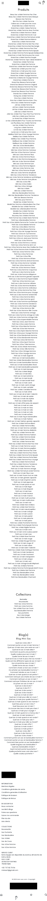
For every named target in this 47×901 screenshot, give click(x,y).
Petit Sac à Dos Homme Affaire (23, 258)
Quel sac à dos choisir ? (24, 735)
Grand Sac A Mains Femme (23, 80)
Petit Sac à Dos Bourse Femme (23, 229)
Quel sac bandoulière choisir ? (23, 747)
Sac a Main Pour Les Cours (23, 608)
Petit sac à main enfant (23, 414)
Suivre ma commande (10, 815)
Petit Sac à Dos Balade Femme (23, 225)
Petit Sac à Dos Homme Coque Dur (23, 270)
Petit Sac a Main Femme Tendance (23, 464)
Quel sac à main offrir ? (23, 724)
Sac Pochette (7, 832)
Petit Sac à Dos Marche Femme (23, 326)
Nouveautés (23, 602)
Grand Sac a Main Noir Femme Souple (23, 66)
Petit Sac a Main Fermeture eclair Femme (23, 471)
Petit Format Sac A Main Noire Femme (23, 218)
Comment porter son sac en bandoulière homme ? (23, 738)
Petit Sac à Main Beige (23, 371)
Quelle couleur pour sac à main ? (23, 654)
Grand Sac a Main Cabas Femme (23, 28)
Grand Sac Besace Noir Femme (23, 89)
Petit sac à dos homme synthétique (23, 301)
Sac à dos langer (23, 615)
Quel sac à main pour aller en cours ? (23, 697)
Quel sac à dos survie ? (23, 690)
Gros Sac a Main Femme (23, 98)
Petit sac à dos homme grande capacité (23, 277)
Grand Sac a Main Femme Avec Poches (23, 30)
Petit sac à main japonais (23, 482)
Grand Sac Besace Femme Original (23, 84)
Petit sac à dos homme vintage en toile (23, 315)
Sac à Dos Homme (9, 847)
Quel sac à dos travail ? (23, 693)
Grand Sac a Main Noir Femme (23, 64)
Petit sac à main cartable (23, 387)
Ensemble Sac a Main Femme (23, 26)
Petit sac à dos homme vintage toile (23, 317)
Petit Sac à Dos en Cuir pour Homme (23, 236)
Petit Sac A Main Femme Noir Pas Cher (23, 444)
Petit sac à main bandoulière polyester (23, 367)
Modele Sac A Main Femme (23, 211)
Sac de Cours (7, 841)
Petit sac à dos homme (23, 606)
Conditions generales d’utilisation (14, 792)
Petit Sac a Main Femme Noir (24, 441)
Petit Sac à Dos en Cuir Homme (23, 234)
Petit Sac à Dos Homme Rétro (23, 297)
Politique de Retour (9, 798)
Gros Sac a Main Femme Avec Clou (23, 100)
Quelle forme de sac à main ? (23, 656)
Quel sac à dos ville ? (23, 731)
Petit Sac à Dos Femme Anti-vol (23, 245)
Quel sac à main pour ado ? (23, 720)
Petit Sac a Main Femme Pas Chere (23, 453)
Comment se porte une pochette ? (23, 652)
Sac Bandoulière (8, 835)
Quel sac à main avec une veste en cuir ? (23, 647)
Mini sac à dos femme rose (23, 168)
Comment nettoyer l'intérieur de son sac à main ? (23, 681)
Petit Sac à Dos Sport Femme (23, 342)
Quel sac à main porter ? (23, 729)
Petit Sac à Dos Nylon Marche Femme (23, 331)
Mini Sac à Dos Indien (23, 184)
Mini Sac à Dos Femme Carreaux (23, 150)
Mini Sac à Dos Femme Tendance (23, 175)
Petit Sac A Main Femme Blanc (23, 423)
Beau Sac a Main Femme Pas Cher (23, 14)
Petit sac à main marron (23, 496)
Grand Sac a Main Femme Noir (23, 42)
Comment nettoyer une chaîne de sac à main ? (23, 677)
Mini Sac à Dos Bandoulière (23, 145)
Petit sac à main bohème (23, 376)
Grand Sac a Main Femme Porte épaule (24, 51)
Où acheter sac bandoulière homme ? (23, 670)
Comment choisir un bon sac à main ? (23, 668)
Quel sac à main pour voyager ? (23, 711)
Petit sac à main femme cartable (23, 428)
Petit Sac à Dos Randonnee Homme (23, 335)
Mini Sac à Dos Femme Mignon (23, 166)
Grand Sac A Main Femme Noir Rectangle (23, 46)
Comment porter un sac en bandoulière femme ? (23, 740)
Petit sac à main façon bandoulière (23, 417)
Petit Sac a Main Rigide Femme (23, 527)
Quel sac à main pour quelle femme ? (23, 699)
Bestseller (23, 599)
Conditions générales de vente (13, 789)
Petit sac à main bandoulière (24, 358)
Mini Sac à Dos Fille (24, 182)
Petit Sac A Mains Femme (23, 566)
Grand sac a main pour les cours (23, 71)
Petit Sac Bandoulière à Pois (23, 572)
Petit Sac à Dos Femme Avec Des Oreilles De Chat (23, 247)
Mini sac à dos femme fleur (23, 155)
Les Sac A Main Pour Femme (23, 125)
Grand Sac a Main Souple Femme (23, 73)
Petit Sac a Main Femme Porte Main (23, 457)
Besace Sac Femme (23, 19)
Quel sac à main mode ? (23, 726)
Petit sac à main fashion (23, 419)
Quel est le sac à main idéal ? (23, 650)
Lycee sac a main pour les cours (23, 132)
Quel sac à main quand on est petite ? (23, 674)
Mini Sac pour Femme (23, 200)
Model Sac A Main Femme (23, 202)
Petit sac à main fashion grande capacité (23, 421)
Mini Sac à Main (23, 188)
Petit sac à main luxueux (23, 493)
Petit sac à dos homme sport (23, 299)
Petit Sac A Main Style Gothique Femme (23, 550)
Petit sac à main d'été (23, 392)
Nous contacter (7, 806)
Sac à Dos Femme (9, 844)
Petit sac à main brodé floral (23, 380)
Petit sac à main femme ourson (23, 446)
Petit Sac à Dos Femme (23, 604)
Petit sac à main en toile (23, 410)
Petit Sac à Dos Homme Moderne (23, 286)
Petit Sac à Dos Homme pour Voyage (23, 292)
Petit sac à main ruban (23, 545)
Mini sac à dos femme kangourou (23, 159)
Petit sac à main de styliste (23, 399)
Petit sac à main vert (23, 561)
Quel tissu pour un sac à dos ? (23, 704)
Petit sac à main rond (23, 530)
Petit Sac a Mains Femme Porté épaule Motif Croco (23, 568)
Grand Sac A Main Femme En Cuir (23, 35)
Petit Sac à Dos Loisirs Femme (23, 324)
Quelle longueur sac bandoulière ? (23, 744)
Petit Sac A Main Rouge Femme (24, 541)
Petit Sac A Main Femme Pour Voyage (23, 460)
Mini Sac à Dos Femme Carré (23, 148)
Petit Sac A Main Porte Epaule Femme (23, 525)
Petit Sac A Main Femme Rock (23, 462)
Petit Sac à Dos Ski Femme (23, 340)
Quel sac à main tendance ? (23, 715)
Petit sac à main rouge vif (23, 543)
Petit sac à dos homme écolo (23, 272)
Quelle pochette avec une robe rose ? (23, 751)
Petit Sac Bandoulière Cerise (23, 575)
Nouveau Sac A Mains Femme (23, 216)
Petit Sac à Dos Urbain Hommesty (23, 347)
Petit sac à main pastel (23, 516)
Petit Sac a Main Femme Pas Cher (24, 450)
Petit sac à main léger (23, 487)
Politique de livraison (9, 795)
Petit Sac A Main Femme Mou (23, 439)
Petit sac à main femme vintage (23, 469)
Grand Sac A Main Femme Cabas (23, 33)
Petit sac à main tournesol (23, 554)
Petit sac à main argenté (23, 356)
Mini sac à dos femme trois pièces (23, 179)
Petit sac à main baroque (23, 369)
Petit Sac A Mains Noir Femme (23, 570)
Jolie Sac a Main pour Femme (23, 116)
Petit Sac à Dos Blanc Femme (23, 227)
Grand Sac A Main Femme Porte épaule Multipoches (23, 53)
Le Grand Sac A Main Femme (24, 118)
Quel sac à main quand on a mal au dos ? (24, 713)
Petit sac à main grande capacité (23, 478)
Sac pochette (23, 613)
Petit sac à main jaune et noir (23, 484)
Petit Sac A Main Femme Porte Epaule (23, 455)
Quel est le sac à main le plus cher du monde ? (23, 659)
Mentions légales (8, 786)
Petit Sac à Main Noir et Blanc (23, 505)
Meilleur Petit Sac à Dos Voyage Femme (23, 134)
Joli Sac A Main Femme (23, 105)
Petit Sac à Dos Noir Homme (23, 328)
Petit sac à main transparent (24, 557)
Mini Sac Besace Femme (23, 197)
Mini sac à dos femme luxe (23, 164)
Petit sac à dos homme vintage (23, 313)
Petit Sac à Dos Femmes (23, 254)
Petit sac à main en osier (23, 405)
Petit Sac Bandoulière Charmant (23, 577)
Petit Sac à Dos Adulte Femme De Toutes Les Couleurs (23, 222)
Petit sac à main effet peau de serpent (23, 403)
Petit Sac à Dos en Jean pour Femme (23, 238)
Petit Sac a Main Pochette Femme (23, 523)
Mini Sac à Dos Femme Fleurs (23, 157)
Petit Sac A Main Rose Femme (23, 536)
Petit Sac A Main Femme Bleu (23, 426)
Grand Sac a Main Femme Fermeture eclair (23, 37)
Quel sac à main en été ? (23, 695)
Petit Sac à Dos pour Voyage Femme (24, 333)
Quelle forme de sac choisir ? (23, 665)
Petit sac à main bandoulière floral (23, 365)
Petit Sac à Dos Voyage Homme (23, 353)
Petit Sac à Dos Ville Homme (23, 349)
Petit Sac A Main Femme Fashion (23, 435)
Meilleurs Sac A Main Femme (23, 143)
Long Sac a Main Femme (23, 127)
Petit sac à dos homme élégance (23, 274)
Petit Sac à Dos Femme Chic (23, 252)
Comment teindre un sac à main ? (23, 672)
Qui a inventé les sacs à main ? (23, 663)
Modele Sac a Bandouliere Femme (23, 209)
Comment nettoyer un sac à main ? (23, 679)
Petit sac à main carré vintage (23, 385)
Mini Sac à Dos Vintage (23, 186)
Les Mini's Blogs (7, 809)
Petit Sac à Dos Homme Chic (23, 265)
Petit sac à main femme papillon (23, 448)
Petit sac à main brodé (23, 378)
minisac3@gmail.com (10, 870)
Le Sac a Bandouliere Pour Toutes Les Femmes (23, 121)
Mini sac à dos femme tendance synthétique (23, 177)
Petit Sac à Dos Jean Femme (23, 322)
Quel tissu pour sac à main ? (23, 706)
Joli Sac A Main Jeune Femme (23, 109)
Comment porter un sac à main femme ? (23, 645)
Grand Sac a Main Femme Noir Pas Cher (23, 44)
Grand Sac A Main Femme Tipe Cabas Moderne (23, 60)
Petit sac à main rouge (23, 539)
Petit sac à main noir (23, 502)
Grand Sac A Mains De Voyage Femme (23, 78)
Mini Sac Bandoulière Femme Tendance (23, 195)
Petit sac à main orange (23, 511)
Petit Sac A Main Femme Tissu (23, 466)
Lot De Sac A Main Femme (24, 130)
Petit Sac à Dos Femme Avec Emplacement (23, 249)
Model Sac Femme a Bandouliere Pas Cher (23, 204)
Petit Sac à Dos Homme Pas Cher (23, 290)
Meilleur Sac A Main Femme (23, 136)
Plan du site (6, 818)
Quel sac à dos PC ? (23, 688)
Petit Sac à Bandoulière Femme (23, 220)
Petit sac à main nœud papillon (24, 509)
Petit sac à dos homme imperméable (23, 279)
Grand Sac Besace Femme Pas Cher (23, 87)
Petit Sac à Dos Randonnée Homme (23, 338)
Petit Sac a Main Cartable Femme (23, 389)
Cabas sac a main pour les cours (23, 23)
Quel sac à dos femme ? (23, 733)
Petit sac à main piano (23, 521)
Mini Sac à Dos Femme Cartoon (23, 152)
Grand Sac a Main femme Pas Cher (23, 48)
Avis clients (6, 821)
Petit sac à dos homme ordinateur (23, 288)
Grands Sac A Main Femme (23, 94)
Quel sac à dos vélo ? (23, 643)
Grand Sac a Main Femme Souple (23, 57)
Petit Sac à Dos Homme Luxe (24, 281)
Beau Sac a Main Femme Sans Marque (23, 17)
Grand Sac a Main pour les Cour (23, 69)
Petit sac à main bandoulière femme (23, 362)
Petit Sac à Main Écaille (23, 401)
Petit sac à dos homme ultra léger (23, 306)
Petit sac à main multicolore (23, 500)
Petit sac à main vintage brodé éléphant (23, 563)
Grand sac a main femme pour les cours (23, 55)
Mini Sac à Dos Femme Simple (23, 170)
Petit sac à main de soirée (23, 396)
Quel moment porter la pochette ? (23, 749)
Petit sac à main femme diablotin (23, 430)
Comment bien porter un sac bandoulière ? (23, 742)
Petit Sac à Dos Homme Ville (23, 308)
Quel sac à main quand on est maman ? (23, 702)
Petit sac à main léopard (23, 489)
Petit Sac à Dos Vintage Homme (23, 351)
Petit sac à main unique (23, 559)
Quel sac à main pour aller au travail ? (23, 722)
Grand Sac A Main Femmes (23, 62)
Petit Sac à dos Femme (23, 240)
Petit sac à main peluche (23, 518)
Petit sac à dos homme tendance (24, 304)
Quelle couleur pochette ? (23, 754)
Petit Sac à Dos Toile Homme (23, 344)
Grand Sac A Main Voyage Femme (23, 75)
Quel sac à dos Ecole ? (23, 686)
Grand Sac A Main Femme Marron (23, 39)
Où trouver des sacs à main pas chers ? (23, 708)
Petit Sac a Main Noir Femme (24, 507)
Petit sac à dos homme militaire (23, 283)
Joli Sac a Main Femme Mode (23, 107)
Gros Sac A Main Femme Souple (23, 103)
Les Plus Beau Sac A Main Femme (23, 123)
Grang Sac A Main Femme (23, 96)
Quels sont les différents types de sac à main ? (23, 661)
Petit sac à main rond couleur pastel (23, 532)
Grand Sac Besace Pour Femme (23, 91)
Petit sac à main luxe (23, 491)
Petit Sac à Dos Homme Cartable (23, 263)
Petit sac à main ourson (23, 514)
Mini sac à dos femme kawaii (23, 161)
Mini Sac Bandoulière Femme (23, 193)
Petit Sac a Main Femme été (23, 432)
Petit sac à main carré (23, 383)
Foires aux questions (9, 812)
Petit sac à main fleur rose (23, 473)
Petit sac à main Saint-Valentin (23, 548)
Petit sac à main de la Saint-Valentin (23, 394)
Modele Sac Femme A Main (23, 213)
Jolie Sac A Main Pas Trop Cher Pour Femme (23, 114)
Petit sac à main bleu (23, 374)
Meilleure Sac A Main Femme (24, 141)
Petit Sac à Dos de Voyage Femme (23, 231)
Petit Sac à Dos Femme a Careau (23, 243)
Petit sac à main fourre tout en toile (23, 475)
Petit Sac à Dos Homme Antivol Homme (23, 261)
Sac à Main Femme (23, 617)
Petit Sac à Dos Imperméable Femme (23, 319)
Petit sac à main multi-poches (23, 498)
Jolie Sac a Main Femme (23, 112)
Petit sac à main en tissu (23, 408)
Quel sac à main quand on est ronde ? (23, 717)
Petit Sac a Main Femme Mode (23, 437)
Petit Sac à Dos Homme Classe (23, 267)
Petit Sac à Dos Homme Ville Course (23, 310)
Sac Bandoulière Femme (23, 611)
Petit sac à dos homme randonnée (23, 295)
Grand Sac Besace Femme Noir (23, 82)
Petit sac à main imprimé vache (23, 480)
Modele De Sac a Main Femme (23, 206)
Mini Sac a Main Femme (23, 191)
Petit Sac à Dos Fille (23, 256)
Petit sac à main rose (23, 534)
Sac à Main (6, 838)
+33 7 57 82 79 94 (8, 868)
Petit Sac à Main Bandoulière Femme (24, 360)
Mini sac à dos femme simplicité (23, 173)
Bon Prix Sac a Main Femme (23, 21)
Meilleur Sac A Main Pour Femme (23, 139)
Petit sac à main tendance (23, 552)
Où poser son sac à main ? (23, 684)
